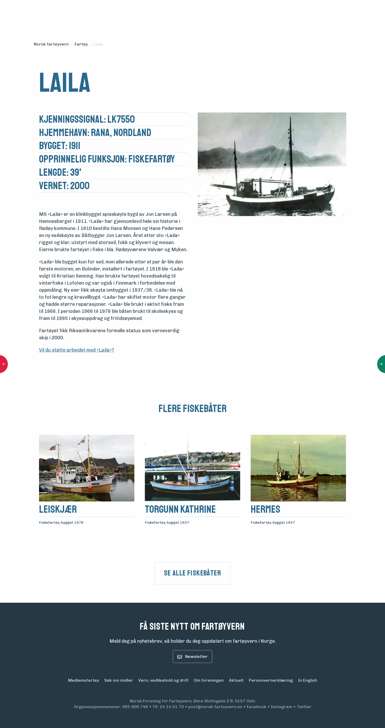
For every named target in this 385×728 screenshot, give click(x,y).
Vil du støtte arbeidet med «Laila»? (76, 350)
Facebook (256, 706)
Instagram (281, 706)
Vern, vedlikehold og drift (163, 680)
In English (307, 680)
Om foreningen (209, 680)
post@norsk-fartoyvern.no (215, 706)
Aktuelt (236, 680)
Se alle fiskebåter (192, 573)
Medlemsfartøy (83, 680)
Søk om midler (118, 680)
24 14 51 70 (172, 706)
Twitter (304, 706)
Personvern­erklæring (271, 680)
